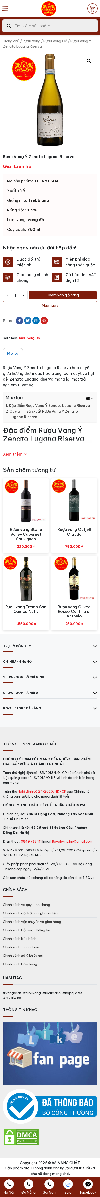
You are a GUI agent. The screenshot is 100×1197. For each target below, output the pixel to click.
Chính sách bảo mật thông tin (26, 930)
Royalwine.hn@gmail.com (72, 841)
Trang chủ (11, 41)
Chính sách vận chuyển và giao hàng (32, 921)
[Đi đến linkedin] (36, 320)
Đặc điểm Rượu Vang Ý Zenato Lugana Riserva (49, 405)
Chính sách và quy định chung (26, 905)
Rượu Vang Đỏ (55, 41)
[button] (88, 61)
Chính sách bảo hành (19, 938)
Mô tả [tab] (13, 353)
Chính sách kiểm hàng (20, 964)
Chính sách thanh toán (21, 947)
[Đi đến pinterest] (44, 320)
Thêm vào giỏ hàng (63, 295)
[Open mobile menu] (5, 8)
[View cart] (92, 8)
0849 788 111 (31, 841)
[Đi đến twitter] (27, 320)
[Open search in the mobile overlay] (50, 25)
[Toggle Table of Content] (86, 398)
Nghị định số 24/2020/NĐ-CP (42, 791)
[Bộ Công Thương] (50, 1106)
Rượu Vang (31, 41)
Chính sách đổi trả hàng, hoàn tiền (30, 913)
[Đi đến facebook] (19, 320)
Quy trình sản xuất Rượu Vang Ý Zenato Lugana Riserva (43, 414)
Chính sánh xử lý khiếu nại (23, 955)
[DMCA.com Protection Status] (21, 1137)
